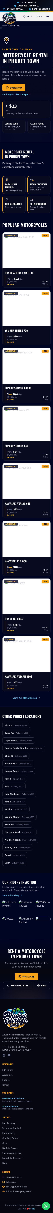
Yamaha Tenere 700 (16, 330)
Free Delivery (8, 1123)
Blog (4, 1163)
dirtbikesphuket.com (13, 1098)
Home (4, 25)
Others (5, 1084)
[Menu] (48, 16)
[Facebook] (4, 1055)
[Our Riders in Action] (43, 924)
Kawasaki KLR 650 (16, 561)
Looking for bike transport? (16, 94)
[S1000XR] (9, 924)
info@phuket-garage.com (18, 1191)
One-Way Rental (14, 9)
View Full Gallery (10, 895)
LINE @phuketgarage (16, 1186)
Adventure (7, 1075)
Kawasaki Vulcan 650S (18, 676)
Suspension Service (11, 1153)
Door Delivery (28, 2)
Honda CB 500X (14, 619)
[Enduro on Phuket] (9, 907)
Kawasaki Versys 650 (17, 503)
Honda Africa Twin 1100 (19, 273)
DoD (33, 1209)
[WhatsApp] (46, 1206)
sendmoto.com (10, 1106)
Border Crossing (41, 9)
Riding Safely (8, 1133)
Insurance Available (12, 1128)
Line (43, 985)
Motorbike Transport (12, 1158)
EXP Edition (7, 1070)
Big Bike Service (10, 1148)
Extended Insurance (28, 6)
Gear (4, 1143)
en (27, 16)
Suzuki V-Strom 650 (16, 446)
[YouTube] (9, 1055)
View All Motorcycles (25, 698)
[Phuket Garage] (9, 16)
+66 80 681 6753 (19, 985)
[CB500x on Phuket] (43, 907)
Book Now (16, 87)
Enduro (6, 1079)
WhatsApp (28, 976)
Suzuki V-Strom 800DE (18, 388)
